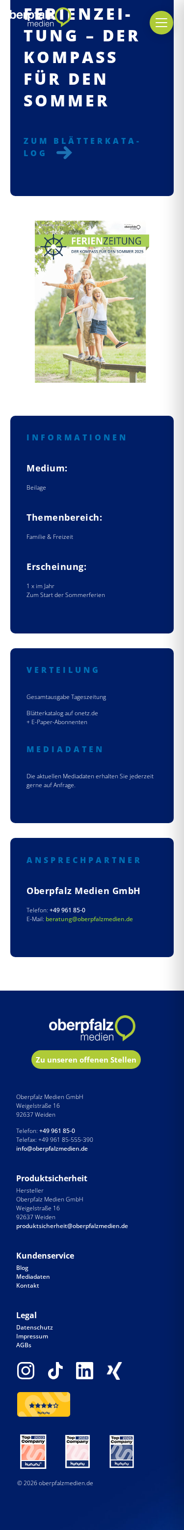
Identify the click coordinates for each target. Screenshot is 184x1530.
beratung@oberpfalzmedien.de (89, 919)
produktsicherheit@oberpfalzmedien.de (72, 1226)
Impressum (32, 1336)
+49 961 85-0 (67, 910)
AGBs (23, 1345)
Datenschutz (34, 1327)
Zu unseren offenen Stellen (86, 1059)
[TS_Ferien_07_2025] (92, 302)
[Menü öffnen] (161, 22)
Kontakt (27, 1285)
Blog (22, 1268)
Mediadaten (33, 1276)
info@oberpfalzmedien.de (52, 1148)
